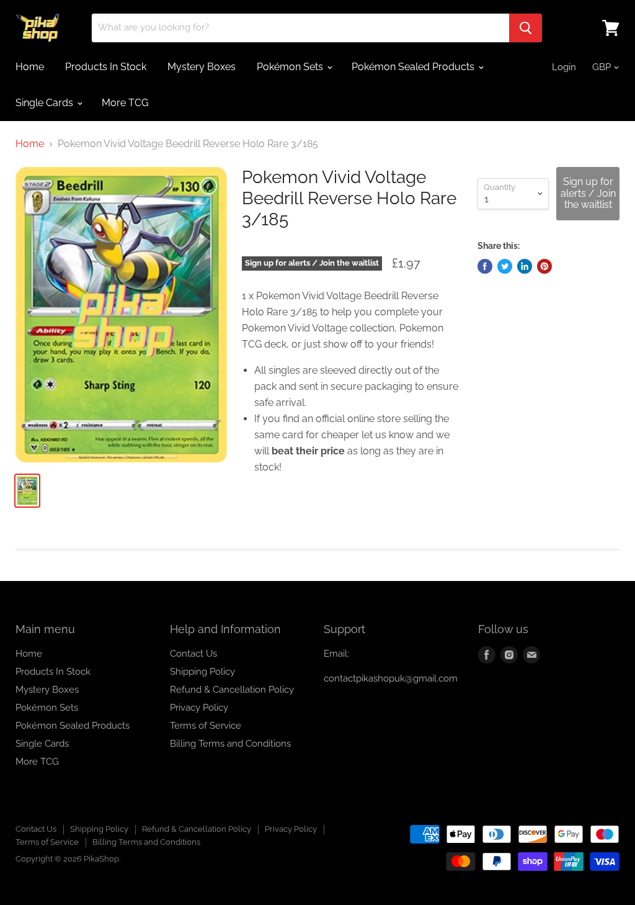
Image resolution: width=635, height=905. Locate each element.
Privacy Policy (199, 707)
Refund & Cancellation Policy (232, 689)
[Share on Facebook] (484, 266)
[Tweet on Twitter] (504, 266)
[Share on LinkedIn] (524, 266)
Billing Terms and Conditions (230, 743)
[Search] (525, 28)
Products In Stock (105, 67)
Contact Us (193, 653)
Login (564, 67)
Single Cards (46, 103)
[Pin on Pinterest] (544, 266)
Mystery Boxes (201, 67)
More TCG (125, 103)
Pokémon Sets (291, 67)
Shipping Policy (202, 671)
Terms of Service (205, 725)
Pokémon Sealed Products (414, 67)
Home (30, 67)
